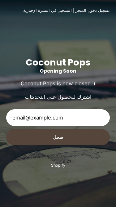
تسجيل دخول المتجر (92, 10)
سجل (58, 137)
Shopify (58, 165)
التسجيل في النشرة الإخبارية (47, 10)
